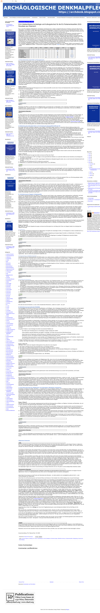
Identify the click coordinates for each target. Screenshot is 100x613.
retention (8, 379)
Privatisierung (9, 373)
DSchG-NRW (8, 289)
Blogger (67, 609)
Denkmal (23, 538)
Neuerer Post (21, 582)
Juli (90, 165)
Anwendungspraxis (10, 255)
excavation (8, 310)
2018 (89, 177)
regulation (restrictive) (10, 378)
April (90, 172)
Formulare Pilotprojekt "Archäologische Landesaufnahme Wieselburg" (71, 17)
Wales (7, 409)
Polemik (7, 369)
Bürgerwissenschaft (10, 269)
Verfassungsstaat (9, 406)
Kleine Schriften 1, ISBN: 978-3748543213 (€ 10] (10, 134)
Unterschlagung (9, 400)
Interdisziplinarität (9, 336)
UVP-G (7, 403)
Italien (7, 338)
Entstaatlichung (9, 301)
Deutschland (8, 280)
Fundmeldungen (40, 538)
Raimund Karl (96, 212)
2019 (89, 162)
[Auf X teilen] (38, 537)
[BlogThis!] (37, 537)
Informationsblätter (51, 17)
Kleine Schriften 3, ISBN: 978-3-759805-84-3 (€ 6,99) (10, 64)
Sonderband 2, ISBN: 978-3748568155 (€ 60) (10, 214)
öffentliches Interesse (62, 538)
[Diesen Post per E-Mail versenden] (36, 537)
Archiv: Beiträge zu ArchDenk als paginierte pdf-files (20, 17)
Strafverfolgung (21, 539)
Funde (35, 538)
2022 (89, 157)
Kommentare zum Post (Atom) (29, 584)
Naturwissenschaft (10, 359)
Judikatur (8, 339)
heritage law (8, 328)
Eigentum (27, 538)
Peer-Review (8, 368)
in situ (7, 335)
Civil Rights (8, 272)
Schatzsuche (80, 538)
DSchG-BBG (8, 283)
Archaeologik (90, 198)
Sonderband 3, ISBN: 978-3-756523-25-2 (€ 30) (10, 170)
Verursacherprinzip (10, 407)
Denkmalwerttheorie (10, 279)
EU (33, 538)
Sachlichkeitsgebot (10, 384)
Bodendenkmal (9, 266)
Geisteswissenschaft (10, 319)
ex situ (7, 309)
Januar (90, 175)
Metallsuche (48, 538)
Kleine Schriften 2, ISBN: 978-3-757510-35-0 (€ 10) (10, 101)
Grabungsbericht (9, 325)
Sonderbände (34, 17)
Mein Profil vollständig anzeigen (93, 231)
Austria (7, 260)
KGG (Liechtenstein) (10, 342)
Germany (8, 322)
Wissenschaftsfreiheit (10, 410)
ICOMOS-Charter (9, 331)
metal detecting (9, 353)
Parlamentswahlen (69, 538)
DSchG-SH (8, 294)
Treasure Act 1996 (9, 393)
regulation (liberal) (10, 376)
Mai (90, 167)
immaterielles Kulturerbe (9, 333)
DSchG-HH (8, 288)
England (8, 300)
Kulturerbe (8, 347)
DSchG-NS (8, 291)
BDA (7, 261)
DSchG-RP (8, 292)
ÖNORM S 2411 (9, 365)
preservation (8, 371)
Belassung (8, 263)
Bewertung (8, 264)
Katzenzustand (9, 341)
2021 (89, 159)
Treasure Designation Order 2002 (10, 395)
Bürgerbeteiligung (9, 267)
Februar (91, 173)
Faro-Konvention (9, 312)
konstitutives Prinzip (10, 345)
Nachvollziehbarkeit (10, 357)
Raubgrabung (75, 538)
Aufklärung (8, 257)
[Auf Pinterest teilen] (41, 537)
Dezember (91, 163)
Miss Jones (90, 201)
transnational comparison (8, 391)
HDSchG (8, 326)
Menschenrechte (9, 351)
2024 (89, 153)
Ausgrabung (8, 258)
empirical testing (9, 298)
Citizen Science (9, 270)
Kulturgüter (8, 348)
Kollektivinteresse (9, 344)
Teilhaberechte (9, 388)
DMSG (7, 282)
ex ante (7, 306)
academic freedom (10, 254)
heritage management (10, 329)
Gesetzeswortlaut (9, 323)
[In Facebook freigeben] (40, 537)
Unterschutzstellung (10, 401)
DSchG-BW (8, 285)
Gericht (44, 538)
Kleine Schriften (42, 17)
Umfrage (8, 397)
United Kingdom (9, 398)
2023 (89, 155)
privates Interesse (9, 372)
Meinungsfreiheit (9, 350)
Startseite (6, 17)
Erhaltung (31, 538)
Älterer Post (81, 582)
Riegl (7, 381)
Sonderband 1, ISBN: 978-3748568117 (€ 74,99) (10, 247)
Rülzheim (8, 383)
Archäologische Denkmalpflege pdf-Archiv (10, 25)
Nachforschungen (54, 538)
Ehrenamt (8, 295)
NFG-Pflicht (8, 360)
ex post (7, 307)
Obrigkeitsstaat (9, 362)
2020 (89, 160)
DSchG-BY (8, 286)
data (7, 273)
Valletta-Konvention (10, 404)
